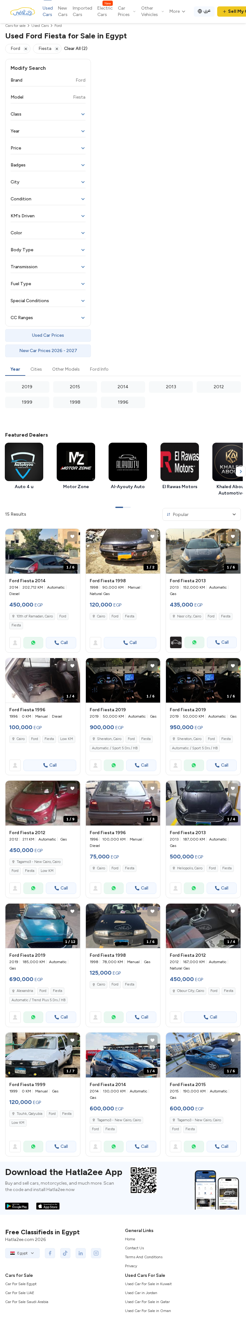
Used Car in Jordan (141, 1293)
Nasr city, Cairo (189, 616)
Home (130, 1239)
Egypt (22, 1253)
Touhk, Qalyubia (29, 1114)
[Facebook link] (50, 1253)
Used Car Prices (48, 335)
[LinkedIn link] (81, 1253)
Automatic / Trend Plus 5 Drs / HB (38, 1000)
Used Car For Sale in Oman (148, 1311)
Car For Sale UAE (19, 1293)
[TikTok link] (65, 1253)
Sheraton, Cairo (109, 739)
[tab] (15, 370)
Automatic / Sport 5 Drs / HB (114, 748)
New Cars (63, 11)
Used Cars (48, 11)
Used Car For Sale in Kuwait (148, 1284)
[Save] (72, 536)
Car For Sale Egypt (21, 1284)
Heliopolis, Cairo (189, 868)
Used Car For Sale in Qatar (147, 1302)
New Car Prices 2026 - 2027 (48, 350)
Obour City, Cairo (190, 991)
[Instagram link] (96, 1253)
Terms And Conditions (143, 1257)
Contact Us (134, 1248)
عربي (207, 10)
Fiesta (16, 625)
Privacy (131, 1266)
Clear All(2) (75, 48)
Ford (62, 616)
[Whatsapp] (33, 642)
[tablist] (123, 370)
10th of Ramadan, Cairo (35, 616)
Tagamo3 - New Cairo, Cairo (39, 862)
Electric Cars (105, 11)
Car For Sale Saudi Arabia (26, 1302)
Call (64, 642)
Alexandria (25, 991)
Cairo (101, 616)
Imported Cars (82, 11)
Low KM (66, 739)
